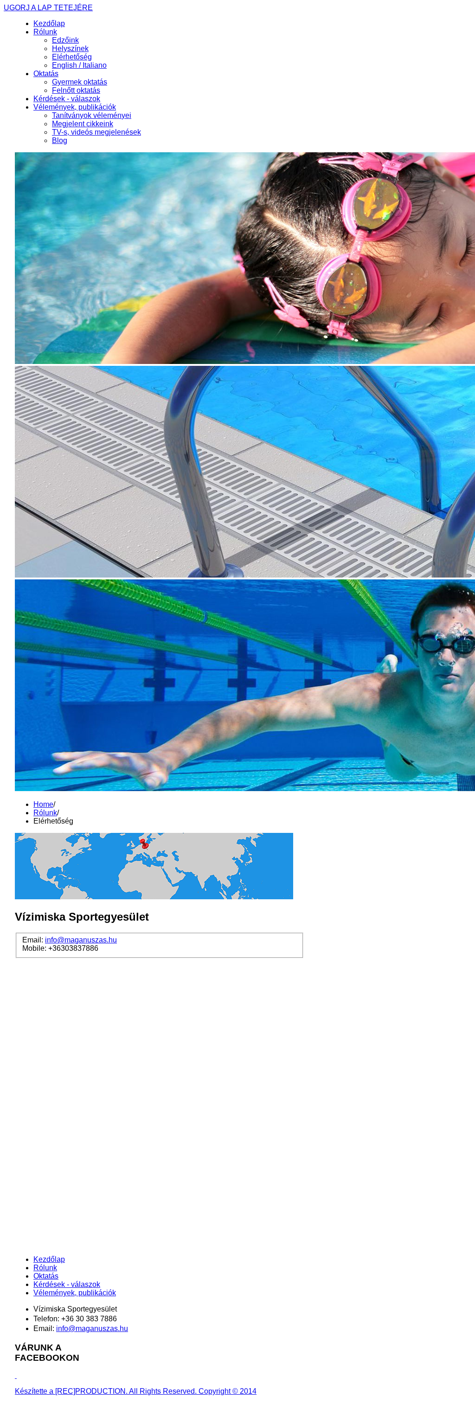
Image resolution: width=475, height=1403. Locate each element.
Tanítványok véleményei (91, 115)
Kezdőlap (49, 23)
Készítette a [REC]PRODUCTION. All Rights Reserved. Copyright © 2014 (136, 1391)
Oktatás (45, 74)
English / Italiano (79, 65)
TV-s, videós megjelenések (96, 132)
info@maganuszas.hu (81, 940)
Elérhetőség (72, 57)
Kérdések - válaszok (66, 99)
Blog (59, 140)
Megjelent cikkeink (82, 124)
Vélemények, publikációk (74, 107)
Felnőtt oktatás (76, 90)
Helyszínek (70, 48)
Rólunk (45, 32)
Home (43, 804)
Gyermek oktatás (79, 82)
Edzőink (65, 40)
